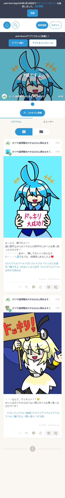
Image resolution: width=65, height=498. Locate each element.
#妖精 (28, 412)
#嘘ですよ (13, 266)
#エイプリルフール (15, 263)
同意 (33, 13)
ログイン (55, 25)
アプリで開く (18, 43)
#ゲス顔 (40, 416)
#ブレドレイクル (33, 263)
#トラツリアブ (38, 412)
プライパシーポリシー (46, 3)
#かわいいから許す (29, 266)
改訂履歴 (39, 6)
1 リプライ (43, 425)
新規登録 (42, 25)
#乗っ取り (29, 416)
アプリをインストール (42, 43)
